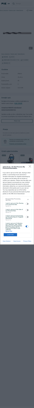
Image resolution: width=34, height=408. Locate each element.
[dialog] (17, 204)
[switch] (27, 204)
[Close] (30, 167)
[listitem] (17, 199)
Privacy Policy (27, 241)
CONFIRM (10, 234)
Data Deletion (7, 241)
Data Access (16, 241)
